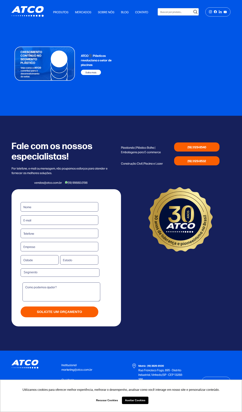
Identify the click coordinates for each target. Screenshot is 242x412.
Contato (141, 12)
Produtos (60, 12)
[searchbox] (42, 272)
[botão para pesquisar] (195, 12)
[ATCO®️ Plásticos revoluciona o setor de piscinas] (45, 64)
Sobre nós (106, 12)
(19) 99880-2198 (78, 182)
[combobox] (60, 272)
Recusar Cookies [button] (107, 400)
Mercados (83, 12)
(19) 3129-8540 (197, 147)
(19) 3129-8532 (197, 161)
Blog (125, 12)
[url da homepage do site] (28, 15)
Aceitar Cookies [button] (135, 400)
